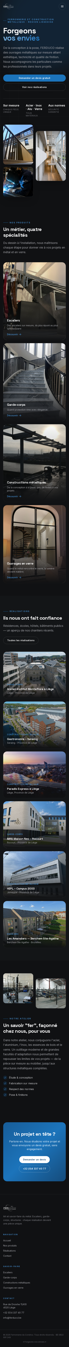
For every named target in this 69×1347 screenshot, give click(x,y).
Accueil (7, 1240)
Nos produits (10, 1245)
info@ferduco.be (12, 1317)
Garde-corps (10, 1277)
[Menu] (62, 6)
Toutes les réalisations (20, 640)
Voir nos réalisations (34, 87)
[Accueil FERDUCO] (8, 6)
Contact (7, 1255)
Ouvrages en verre (13, 1287)
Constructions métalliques (16, 1282)
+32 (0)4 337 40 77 (34, 1168)
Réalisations (9, 1250)
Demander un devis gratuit (34, 78)
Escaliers (8, 1272)
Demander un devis (34, 1159)
